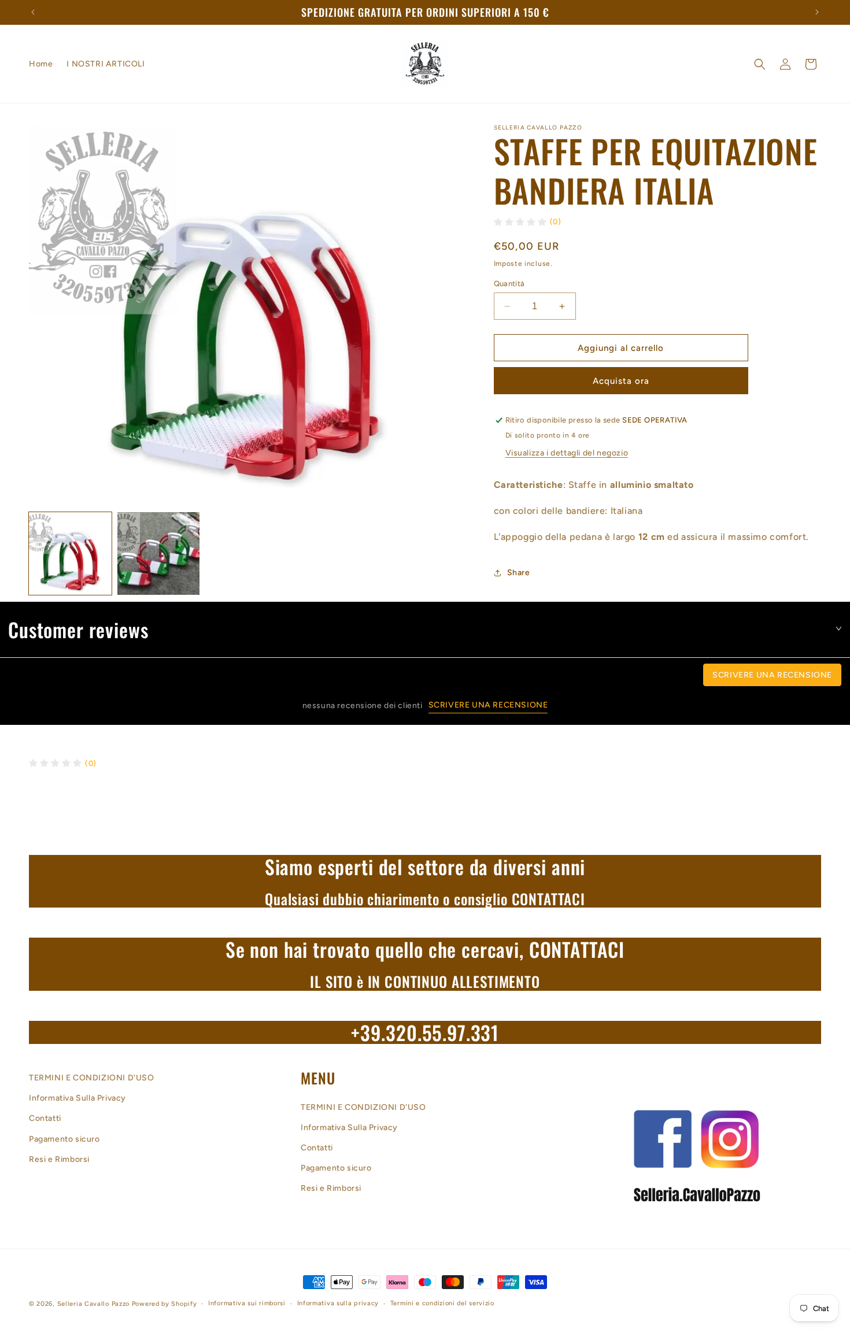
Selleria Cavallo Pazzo (93, 1304)
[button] (760, 64)
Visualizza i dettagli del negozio (567, 453)
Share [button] (518, 572)
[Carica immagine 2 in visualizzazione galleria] (158, 553)
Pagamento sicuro (64, 1139)
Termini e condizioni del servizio (442, 1303)
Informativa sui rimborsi (247, 1303)
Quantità (509, 283)
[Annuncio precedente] (33, 12)
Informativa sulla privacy (338, 1303)
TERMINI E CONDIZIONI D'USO (91, 1078)
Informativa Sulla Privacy (77, 1099)
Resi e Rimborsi (59, 1159)
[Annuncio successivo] (817, 12)
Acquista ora (621, 381)
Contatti (45, 1119)
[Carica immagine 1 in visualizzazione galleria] (70, 553)
